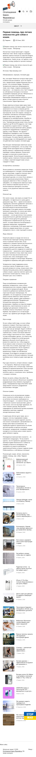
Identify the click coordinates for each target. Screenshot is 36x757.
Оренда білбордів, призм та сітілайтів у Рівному (24, 500)
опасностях (25, 454)
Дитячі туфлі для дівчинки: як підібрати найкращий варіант (24, 595)
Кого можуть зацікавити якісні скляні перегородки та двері (24, 541)
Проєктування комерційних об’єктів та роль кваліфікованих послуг (23, 488)
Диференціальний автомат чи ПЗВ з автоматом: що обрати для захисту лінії (23, 461)
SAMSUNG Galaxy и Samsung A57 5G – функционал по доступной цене (24, 690)
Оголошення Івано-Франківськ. (12, 751)
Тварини (7, 40)
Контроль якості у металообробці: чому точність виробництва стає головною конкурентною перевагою (24, 516)
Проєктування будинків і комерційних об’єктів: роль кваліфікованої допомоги (24, 608)
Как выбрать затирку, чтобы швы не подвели (23, 554)
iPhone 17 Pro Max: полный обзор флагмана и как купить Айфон (24, 581)
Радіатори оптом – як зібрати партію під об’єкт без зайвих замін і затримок (24, 569)
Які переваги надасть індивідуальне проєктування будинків (23, 703)
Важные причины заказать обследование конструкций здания (24, 635)
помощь (10, 456)
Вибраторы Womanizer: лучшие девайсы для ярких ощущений (23, 622)
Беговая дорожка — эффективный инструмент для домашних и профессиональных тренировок (24, 664)
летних (19, 454)
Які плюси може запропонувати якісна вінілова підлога (23, 716)
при (15, 456)
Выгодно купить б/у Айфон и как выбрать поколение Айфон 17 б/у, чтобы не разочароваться (24, 677)
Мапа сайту (3, 744)
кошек (14, 454)
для (10, 454)
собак (19, 456)
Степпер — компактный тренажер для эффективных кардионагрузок (23, 650)
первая (5, 456)
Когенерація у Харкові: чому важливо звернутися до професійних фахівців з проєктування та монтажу (24, 529)
